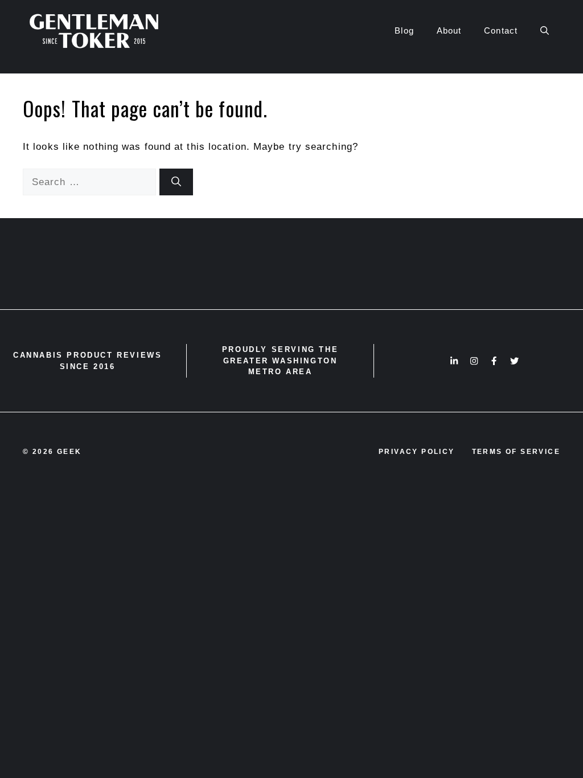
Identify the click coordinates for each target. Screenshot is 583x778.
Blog (404, 30)
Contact (501, 30)
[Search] (176, 182)
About (449, 30)
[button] (544, 31)
